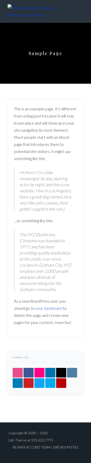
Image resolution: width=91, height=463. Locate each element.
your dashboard (48, 308)
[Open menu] (78, 11)
